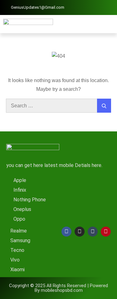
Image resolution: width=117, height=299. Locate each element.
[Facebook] (66, 232)
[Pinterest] (106, 232)
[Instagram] (80, 232)
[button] (109, 24)
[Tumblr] (93, 232)
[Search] (104, 106)
